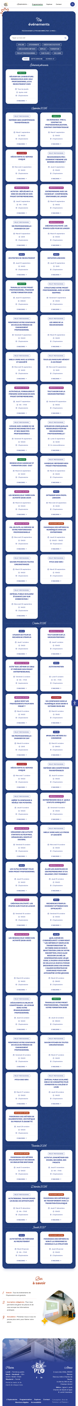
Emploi (43, 49)
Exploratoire (22, 4)
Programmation (37, 4)
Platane (64, 1402)
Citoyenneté (34, 45)
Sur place (45, 53)
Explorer (49, 4)
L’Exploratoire (11, 1399)
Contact (59, 4)
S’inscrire (22, 101)
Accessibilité (36, 1402)
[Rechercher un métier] (72, 4)
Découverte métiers (27, 49)
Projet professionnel (26, 53)
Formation (54, 49)
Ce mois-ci (50, 59)
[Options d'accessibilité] (75, 703)
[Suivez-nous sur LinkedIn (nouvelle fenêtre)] (41, 1377)
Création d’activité (52, 45)
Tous (26, 59)
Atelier (21, 45)
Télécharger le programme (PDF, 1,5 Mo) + (39, 31)
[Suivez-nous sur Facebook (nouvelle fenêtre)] (36, 1377)
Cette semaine (37, 59)
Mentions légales (22, 1402)
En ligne (57, 53)
